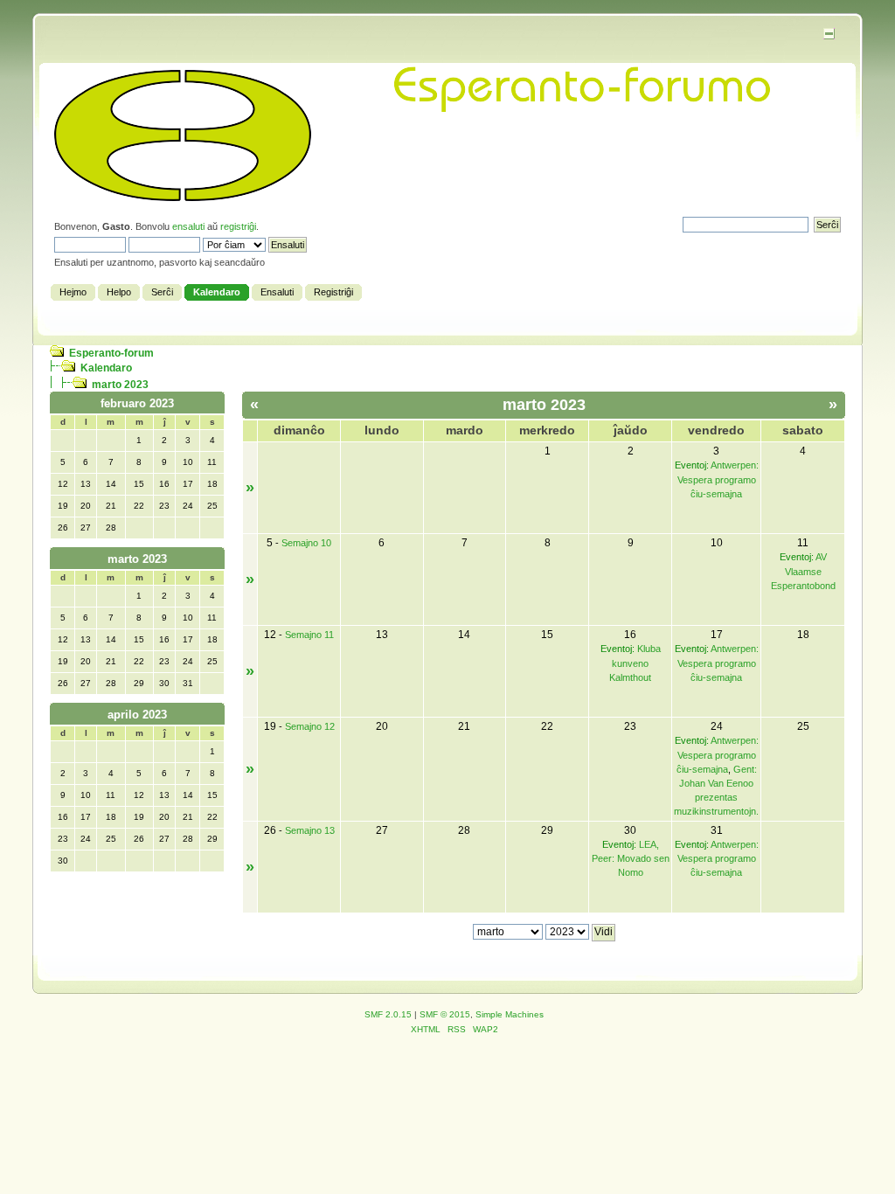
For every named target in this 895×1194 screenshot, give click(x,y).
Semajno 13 (310, 830)
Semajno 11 (309, 634)
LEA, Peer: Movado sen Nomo (631, 858)
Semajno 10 (306, 543)
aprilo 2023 (137, 714)
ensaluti (188, 226)
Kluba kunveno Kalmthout (635, 662)
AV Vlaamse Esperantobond (803, 571)
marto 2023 (120, 384)
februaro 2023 (137, 403)
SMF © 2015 (445, 1014)
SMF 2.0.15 (388, 1014)
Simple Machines (509, 1014)
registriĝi (238, 226)
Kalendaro (106, 368)
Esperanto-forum (111, 353)
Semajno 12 (310, 726)
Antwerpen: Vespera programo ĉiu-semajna (718, 479)
